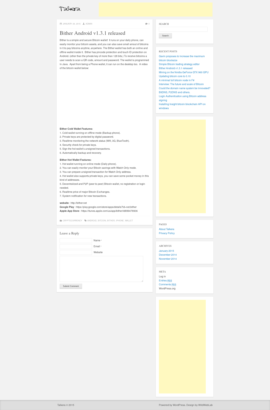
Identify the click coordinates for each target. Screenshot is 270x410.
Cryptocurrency (72, 220)
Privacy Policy (167, 233)
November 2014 (168, 258)
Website (98, 252)
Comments (167, 284)
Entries (165, 280)
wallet (129, 220)
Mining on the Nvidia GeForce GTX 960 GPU (184, 72)
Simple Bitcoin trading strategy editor (179, 64)
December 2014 (168, 254)
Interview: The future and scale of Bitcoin (181, 84)
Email (97, 246)
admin (89, 23)
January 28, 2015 (71, 23)
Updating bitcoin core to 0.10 (175, 76)
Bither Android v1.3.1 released (175, 68)
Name (98, 240)
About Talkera (166, 229)
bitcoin (102, 220)
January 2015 (166, 251)
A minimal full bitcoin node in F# (176, 80)
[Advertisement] (155, 9)
